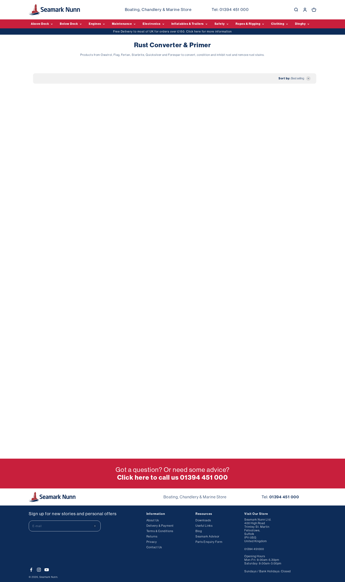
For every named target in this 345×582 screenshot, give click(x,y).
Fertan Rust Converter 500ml (228, 146)
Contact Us (154, 547)
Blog (199, 531)
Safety (220, 23)
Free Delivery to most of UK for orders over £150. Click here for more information (172, 31)
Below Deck (69, 23)
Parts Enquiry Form (209, 541)
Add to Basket (56, 175)
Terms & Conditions (159, 531)
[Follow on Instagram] (38, 569)
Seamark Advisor (208, 536)
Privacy (151, 541)
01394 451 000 (234, 9)
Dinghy (300, 23)
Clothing (277, 23)
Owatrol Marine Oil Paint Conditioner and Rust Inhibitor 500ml (112, 252)
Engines (95, 23)
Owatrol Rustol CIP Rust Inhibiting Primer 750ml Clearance (283, 150)
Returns (152, 536)
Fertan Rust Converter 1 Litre (53, 350)
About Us (152, 520)
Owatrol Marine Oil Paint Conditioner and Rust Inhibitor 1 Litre (171, 252)
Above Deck (40, 23)
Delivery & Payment (160, 525)
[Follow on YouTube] (46, 569)
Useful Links (204, 525)
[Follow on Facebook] (31, 569)
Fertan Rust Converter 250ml (286, 248)
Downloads (203, 520)
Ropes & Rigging (248, 23)
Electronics (152, 23)
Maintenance (122, 23)
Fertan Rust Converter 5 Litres (229, 248)
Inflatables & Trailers (187, 23)
